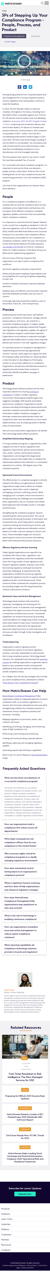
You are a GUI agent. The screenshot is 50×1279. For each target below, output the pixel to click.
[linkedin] (5, 1015)
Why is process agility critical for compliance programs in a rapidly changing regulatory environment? (21, 856)
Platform (5, 1229)
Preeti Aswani (26, 1069)
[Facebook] (19, 86)
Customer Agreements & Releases (14, 1265)
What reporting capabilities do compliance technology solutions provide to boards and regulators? (21, 948)
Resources (6, 1244)
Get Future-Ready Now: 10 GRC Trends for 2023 (25, 1136)
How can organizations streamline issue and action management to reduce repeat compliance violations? (21, 931)
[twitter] (30, 1256)
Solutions (5, 1213)
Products (5, 1208)
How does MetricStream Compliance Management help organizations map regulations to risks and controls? (20, 902)
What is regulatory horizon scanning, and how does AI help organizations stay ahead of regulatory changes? (22, 886)
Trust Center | (43, 1265)
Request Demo (42, 1274)
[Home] (11, 3)
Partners (5, 1239)
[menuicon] (46, 3)
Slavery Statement (27, 1267)
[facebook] (20, 1256)
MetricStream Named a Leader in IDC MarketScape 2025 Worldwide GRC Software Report (25, 1116)
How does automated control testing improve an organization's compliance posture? (20, 871)
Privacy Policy (31, 1265)
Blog (24, 1058)
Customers (6, 1234)
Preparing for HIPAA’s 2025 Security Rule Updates (25, 1097)
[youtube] (40, 1256)
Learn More (6, 1218)
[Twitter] (30, 86)
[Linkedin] (25, 86)
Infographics (25, 1129)
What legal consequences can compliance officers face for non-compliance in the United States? (20, 842)
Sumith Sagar (10, 42)
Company (5, 1249)
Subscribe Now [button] (25, 1193)
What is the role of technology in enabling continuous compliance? (20, 917)
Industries (5, 1223)
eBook (25, 1089)
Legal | (18, 1267)
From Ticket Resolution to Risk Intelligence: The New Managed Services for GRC (25, 1076)
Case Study (25, 1147)
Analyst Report (25, 1108)
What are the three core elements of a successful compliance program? (22, 779)
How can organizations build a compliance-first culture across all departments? (20, 827)
